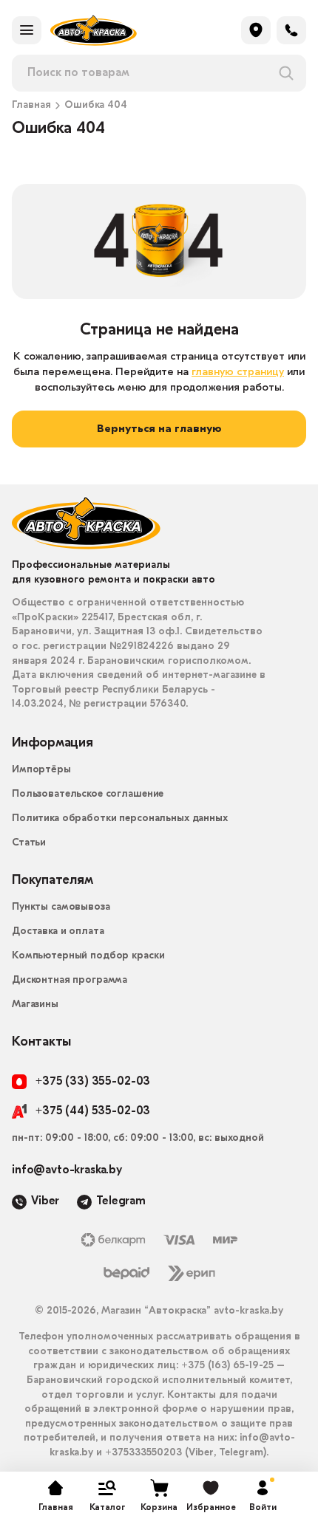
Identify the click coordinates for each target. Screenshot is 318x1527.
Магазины (35, 1004)
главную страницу (238, 372)
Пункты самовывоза (61, 907)
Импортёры (41, 769)
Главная (31, 105)
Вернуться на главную (159, 429)
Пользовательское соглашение (87, 794)
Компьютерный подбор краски (88, 955)
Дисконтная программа (69, 980)
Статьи (29, 842)
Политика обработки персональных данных (120, 818)
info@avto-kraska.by (67, 1170)
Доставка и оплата (58, 931)
